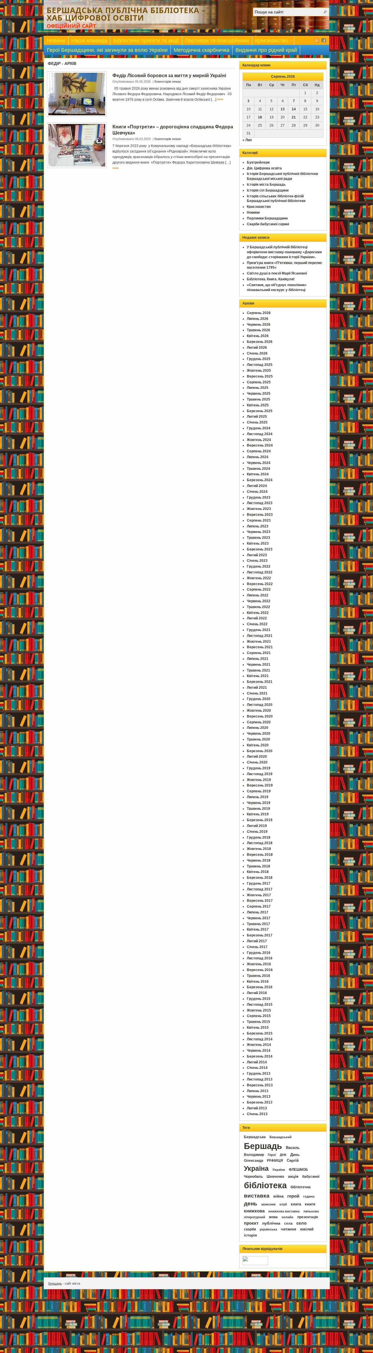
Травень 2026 (258, 330)
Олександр (253, 1161)
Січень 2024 (257, 492)
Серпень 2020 (259, 722)
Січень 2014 (257, 1068)
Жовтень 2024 (259, 440)
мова (273, 1217)
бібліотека (265, 1185)
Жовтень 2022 (259, 578)
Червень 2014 (258, 1051)
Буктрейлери (258, 162)
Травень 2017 (258, 924)
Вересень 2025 (260, 376)
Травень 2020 (258, 739)
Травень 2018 (258, 866)
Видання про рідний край (266, 50)
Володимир (254, 1155)
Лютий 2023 (257, 555)
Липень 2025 (257, 388)
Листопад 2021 (259, 636)
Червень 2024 (258, 463)
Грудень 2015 (258, 999)
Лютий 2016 (257, 993)
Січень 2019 (257, 832)
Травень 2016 (258, 976)
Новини (56, 40)
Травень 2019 (258, 809)
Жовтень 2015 (259, 1010)
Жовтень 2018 (259, 849)
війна (278, 1196)
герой (293, 1196)
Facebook (323, 40)
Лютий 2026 (257, 348)
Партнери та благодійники (217, 40)
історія (250, 1235)
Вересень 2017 (260, 901)
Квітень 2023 (258, 543)
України (278, 1169)
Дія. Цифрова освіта (264, 168)
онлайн (287, 1217)
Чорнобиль (253, 1176)
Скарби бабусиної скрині (268, 224)
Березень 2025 (259, 411)
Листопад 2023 (259, 503)
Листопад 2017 (259, 889)
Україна (256, 1168)
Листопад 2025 (259, 365)
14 (294, 109)
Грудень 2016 (258, 953)
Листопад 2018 (259, 843)
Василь (293, 1147)
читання (288, 1229)
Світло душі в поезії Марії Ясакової (277, 273)
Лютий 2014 (257, 1062)
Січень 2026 (257, 353)
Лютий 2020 (257, 757)
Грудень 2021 (258, 630)
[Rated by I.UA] (255, 1264)
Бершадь (263, 1146)
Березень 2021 (259, 682)
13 (283, 109)
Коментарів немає (167, 81)
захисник (268, 1204)
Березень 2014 (259, 1056)
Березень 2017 (259, 935)
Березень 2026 (259, 342)
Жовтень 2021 (259, 642)
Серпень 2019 (259, 791)
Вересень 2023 (260, 515)
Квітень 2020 (258, 745)
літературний (254, 1217)
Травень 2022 (258, 607)
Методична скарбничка (201, 50)
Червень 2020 (258, 734)
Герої (272, 1155)
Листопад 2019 (259, 774)
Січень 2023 (257, 561)
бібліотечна (301, 1187)
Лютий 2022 (257, 618)
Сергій (293, 1160)
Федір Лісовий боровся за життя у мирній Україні (169, 75)
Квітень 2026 (258, 336)
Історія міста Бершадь (266, 185)
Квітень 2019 (258, 814)
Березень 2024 (259, 480)
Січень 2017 (257, 947)
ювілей (307, 1229)
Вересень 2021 (260, 647)
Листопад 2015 (259, 1005)
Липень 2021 (257, 659)
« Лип (247, 140)
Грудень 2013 (258, 1074)
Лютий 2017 (257, 941)
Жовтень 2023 (259, 509)
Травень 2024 (258, 469)
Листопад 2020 (259, 705)
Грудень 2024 (258, 428)
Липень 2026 (257, 319)
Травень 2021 (258, 670)
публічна (271, 1223)
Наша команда (89, 40)
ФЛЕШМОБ (298, 1170)
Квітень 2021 (258, 676)
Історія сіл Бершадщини (267, 190)
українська (268, 1229)
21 (294, 117)
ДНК (283, 1155)
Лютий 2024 (257, 486)
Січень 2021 (257, 693)
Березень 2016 (259, 987)
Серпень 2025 (259, 382)
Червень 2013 (258, 1097)
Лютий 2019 (257, 826)
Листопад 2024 (259, 434)
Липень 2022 (257, 595)
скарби (250, 1229)
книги (310, 1204)
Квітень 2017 (258, 929)
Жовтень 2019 (259, 780)
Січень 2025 (257, 422)
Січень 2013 (257, 1114)
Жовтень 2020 (259, 711)
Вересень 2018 (260, 855)
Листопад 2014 (259, 1039)
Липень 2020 (257, 728)
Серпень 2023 (259, 520)
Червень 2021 (258, 665)
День (295, 1154)
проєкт (251, 1223)
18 (260, 117)
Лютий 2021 (257, 688)
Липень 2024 (257, 457)
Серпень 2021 (259, 653)
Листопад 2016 (259, 958)
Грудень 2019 (258, 768)
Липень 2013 (257, 1091)
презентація (307, 1217)
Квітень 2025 (258, 405)
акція (293, 1176)
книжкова (254, 1211)
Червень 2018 (258, 860)
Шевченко (275, 1177)
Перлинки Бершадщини (267, 218)
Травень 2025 (258, 399)
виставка (257, 1195)
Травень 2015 (258, 1022)
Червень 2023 (258, 532)
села (288, 1223)
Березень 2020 (259, 751)
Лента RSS (316, 40)
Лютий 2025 (257, 417)
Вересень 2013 (260, 1085)
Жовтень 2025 (259, 371)
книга (296, 1204)
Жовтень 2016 (259, 964)
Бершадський (281, 1137)
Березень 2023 (259, 549)
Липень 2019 (257, 797)
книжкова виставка (284, 1211)
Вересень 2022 (260, 584)
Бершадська (255, 1137)
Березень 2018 (259, 878)
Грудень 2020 (258, 699)
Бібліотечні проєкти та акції (146, 40)
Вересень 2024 (260, 445)
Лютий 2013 (257, 1108)
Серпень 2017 (259, 906)
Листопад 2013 (259, 1079)
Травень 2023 (258, 538)
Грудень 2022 (258, 566)
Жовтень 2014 (259, 1045)
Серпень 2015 (259, 1016)
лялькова (311, 1211)
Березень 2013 (259, 1102)
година (308, 1196)
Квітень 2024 (258, 474)
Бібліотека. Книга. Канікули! (271, 279)
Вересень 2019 (260, 785)
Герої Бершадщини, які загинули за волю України (107, 50)
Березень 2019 (259, 820)
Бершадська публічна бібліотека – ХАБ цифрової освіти (126, 14)
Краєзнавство (270, 41)
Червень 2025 (258, 394)
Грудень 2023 (258, 497)
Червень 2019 (258, 803)
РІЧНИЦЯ (275, 1161)
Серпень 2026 (259, 313)
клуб (283, 1204)
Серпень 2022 (259, 589)
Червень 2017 (258, 918)
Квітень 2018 (258, 872)
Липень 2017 (257, 912)
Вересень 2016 (260, 970)
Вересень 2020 (260, 716)
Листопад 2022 (259, 572)
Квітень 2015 (258, 1028)
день (250, 1203)
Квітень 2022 (258, 613)
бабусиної (310, 1177)
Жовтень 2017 (259, 895)
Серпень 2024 (259, 451)
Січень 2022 (257, 624)
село (301, 1223)
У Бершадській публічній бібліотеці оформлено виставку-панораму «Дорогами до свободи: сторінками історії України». (284, 252)
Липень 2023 (257, 526)
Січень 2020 (257, 762)
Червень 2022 (258, 601)
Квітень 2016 (258, 982)
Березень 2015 (259, 1033)
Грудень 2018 (258, 837)
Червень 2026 (258, 325)
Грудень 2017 (258, 883)
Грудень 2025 (258, 359)
